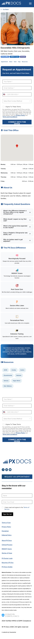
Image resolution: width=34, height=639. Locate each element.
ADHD (5, 370)
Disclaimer (5, 531)
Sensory (6, 380)
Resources (25, 61)
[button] (17, 146)
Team (15, 61)
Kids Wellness (8, 386)
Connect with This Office (17, 122)
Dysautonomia (8, 375)
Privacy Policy (20, 115)
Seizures (18, 375)
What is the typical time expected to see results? (15, 226)
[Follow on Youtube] (10, 469)
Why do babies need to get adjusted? (13, 240)
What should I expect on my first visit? (14, 220)
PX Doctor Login (7, 558)
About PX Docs (7, 540)
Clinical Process (7, 545)
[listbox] (17, 101)
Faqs (19, 61)
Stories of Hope (7, 553)
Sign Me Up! (7, 514)
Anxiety (14, 370)
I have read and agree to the (16, 508)
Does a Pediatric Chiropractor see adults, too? (15, 233)
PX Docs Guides (7, 567)
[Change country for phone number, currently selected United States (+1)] (5, 94)
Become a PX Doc (8, 562)
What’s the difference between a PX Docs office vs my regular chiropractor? (15, 212)
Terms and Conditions (10, 117)
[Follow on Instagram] (6, 469)
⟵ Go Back (5, 9)
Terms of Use (6, 522)
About (10, 61)
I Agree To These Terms (13, 107)
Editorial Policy (7, 535)
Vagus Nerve (16, 380)
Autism (22, 370)
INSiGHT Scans (7, 549)
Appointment (4, 61)
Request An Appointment (17, 476)
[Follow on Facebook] (3, 469)
